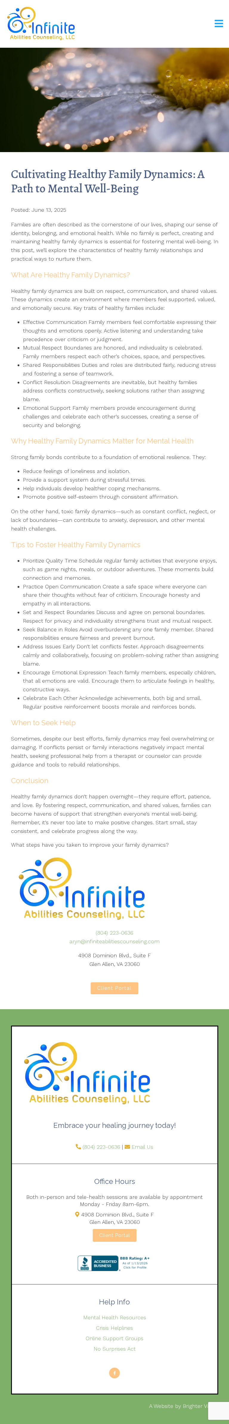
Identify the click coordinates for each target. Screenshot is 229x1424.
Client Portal (114, 988)
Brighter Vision (200, 1406)
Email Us (142, 1147)
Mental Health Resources (114, 1317)
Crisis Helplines (114, 1328)
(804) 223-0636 (114, 933)
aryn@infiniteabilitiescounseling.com (114, 941)
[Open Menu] (219, 24)
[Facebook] (114, 1373)
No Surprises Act (115, 1349)
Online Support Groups (114, 1338)
